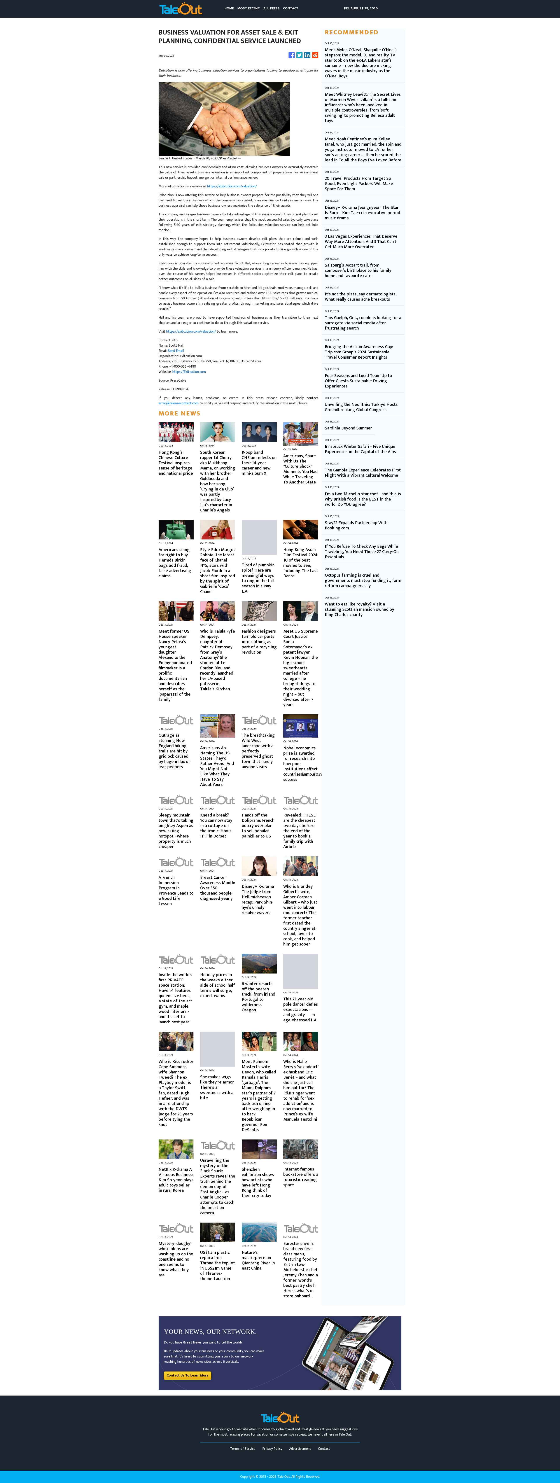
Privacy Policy (272, 1449)
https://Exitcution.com (189, 372)
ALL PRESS (271, 8)
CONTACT (290, 8)
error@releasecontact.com (179, 403)
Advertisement (300, 1449)
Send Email (176, 351)
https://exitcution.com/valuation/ (232, 186)
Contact (324, 1449)
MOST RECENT (248, 8)
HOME (229, 8)
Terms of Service (242, 1449)
